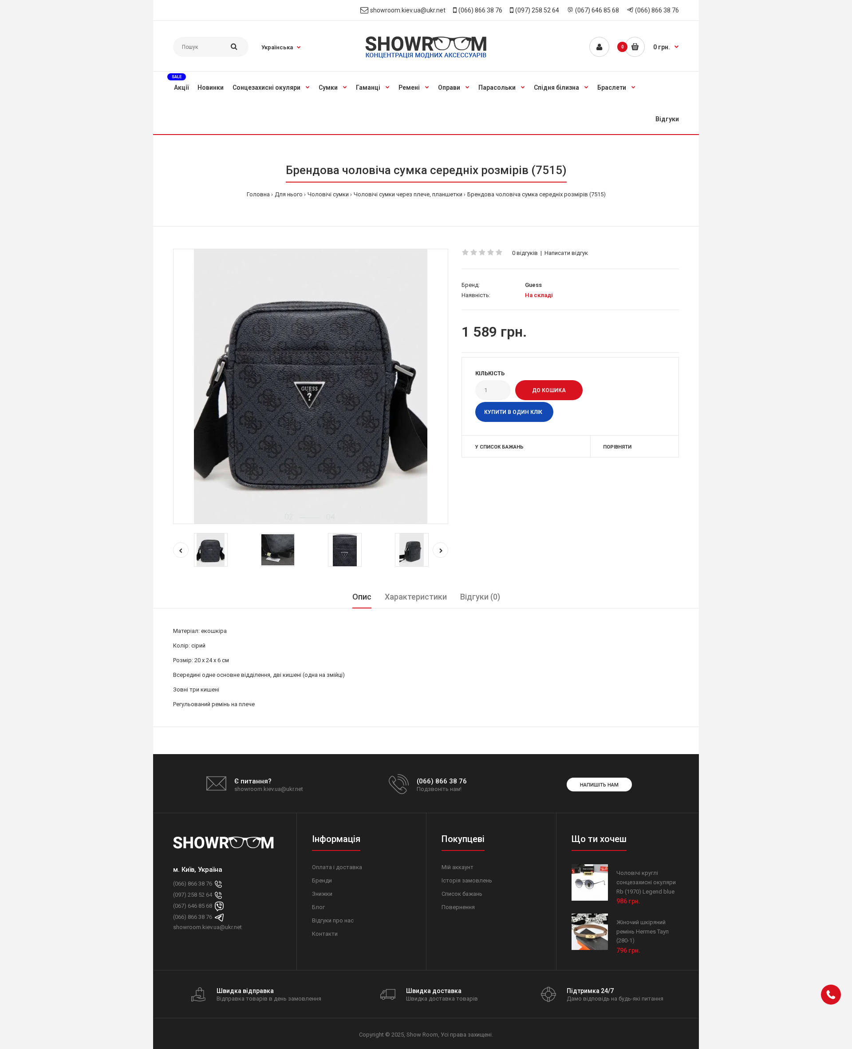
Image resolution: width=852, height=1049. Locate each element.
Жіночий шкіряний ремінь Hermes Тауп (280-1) (642, 931)
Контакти (325, 933)
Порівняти (617, 447)
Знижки (322, 893)
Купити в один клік (513, 412)
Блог (318, 907)
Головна (258, 194)
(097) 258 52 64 (537, 10)
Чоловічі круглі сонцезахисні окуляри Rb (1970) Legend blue (646, 882)
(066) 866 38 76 (480, 10)
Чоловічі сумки (328, 194)
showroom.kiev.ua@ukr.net (408, 10)
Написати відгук (566, 253)
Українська (277, 47)
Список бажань (462, 893)
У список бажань (499, 447)
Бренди (322, 880)
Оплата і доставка (337, 867)
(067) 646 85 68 (597, 10)
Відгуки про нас (333, 920)
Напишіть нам (599, 785)
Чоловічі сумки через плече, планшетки (408, 194)
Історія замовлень (467, 880)
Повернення (458, 907)
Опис (361, 596)
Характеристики (416, 596)
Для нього (289, 194)
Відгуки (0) (480, 596)
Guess (533, 285)
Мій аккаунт (457, 867)
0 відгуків (525, 253)
